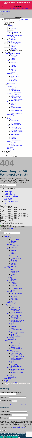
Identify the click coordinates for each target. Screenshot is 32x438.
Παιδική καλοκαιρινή (16, 113)
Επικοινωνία (7, 193)
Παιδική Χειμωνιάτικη (16, 143)
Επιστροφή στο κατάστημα (14, 35)
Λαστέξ (13, 72)
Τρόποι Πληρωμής (9, 194)
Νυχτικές (13, 59)
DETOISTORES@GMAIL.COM (19, 8)
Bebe (12, 111)
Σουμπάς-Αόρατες (16, 42)
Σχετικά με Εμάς (9, 191)
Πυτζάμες (9, 54)
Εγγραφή (3, 430)
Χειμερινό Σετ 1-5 (15, 95)
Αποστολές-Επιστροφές (11, 196)
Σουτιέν (13, 65)
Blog (5, 203)
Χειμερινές (13, 34)
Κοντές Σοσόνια (15, 44)
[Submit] (4, 21)
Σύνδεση (14, 400)
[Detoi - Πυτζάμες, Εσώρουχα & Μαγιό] (5, 11)
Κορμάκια (13, 68)
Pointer (11, 228)
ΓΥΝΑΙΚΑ (7, 52)
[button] (9, 23)
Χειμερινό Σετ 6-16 (16, 96)
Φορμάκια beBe (15, 134)
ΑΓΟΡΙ (6, 85)
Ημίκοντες (13, 45)
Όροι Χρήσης (8, 198)
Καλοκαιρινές (14, 27)
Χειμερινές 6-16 (15, 89)
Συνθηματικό (4, 397)
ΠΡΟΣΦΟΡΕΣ (8, 151)
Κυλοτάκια (13, 66)
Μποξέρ (13, 37)
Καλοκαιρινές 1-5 (15, 90)
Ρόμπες (13, 58)
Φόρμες (9, 31)
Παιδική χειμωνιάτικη (16, 110)
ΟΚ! (2, 437)
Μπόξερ (13, 104)
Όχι (5, 437)
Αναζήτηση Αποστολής (11, 201)
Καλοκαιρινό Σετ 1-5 (16, 97)
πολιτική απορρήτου (19, 427)
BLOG (6, 153)
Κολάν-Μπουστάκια (16, 70)
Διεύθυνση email (5, 414)
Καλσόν (9, 82)
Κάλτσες (9, 73)
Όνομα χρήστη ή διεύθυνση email (11, 392)
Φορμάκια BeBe (15, 100)
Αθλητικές (13, 46)
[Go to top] (0, 230)
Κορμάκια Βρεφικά (16, 107)
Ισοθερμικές (14, 49)
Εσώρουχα (10, 35)
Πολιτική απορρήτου (12, 437)
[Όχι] (19, 437)
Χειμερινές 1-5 (14, 88)
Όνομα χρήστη (5, 411)
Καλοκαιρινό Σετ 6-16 (17, 99)
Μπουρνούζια (11, 51)
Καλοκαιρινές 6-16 (16, 92)
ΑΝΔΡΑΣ (7, 24)
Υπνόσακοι (10, 114)
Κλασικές (13, 48)
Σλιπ (12, 38)
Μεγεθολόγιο (8, 199)
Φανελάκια (13, 39)
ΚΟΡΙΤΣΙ (6, 117)
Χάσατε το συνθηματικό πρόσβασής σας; (13, 404)
